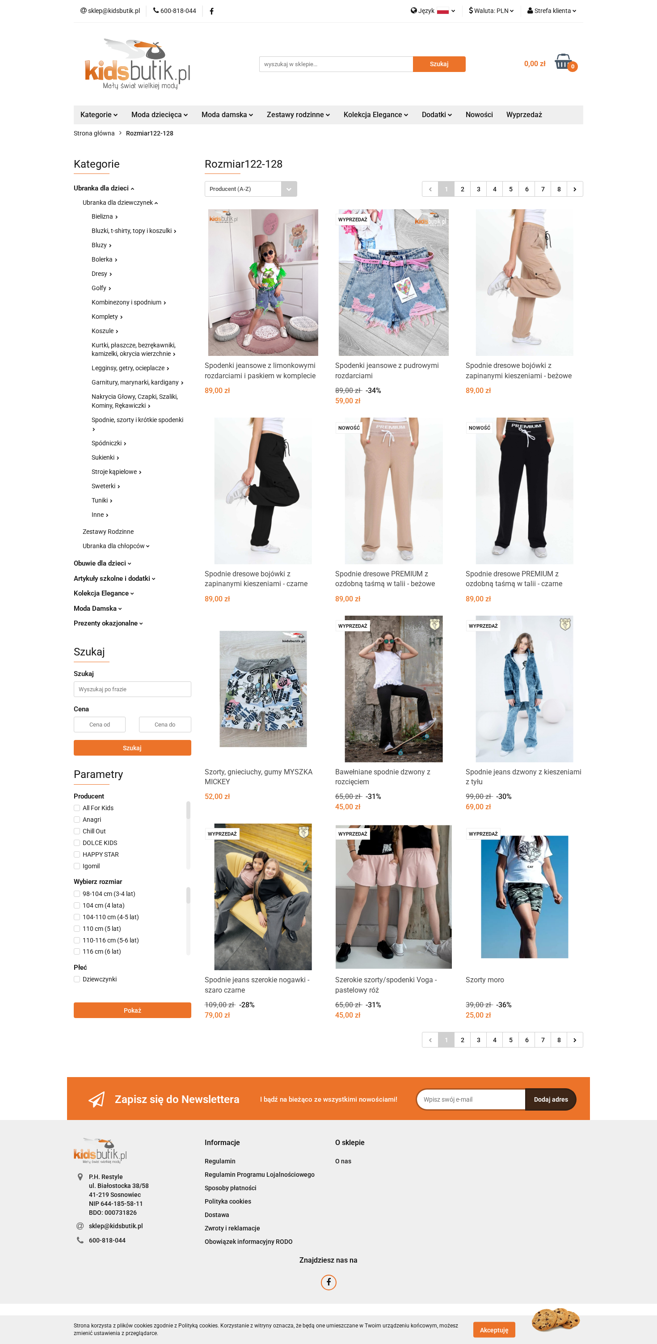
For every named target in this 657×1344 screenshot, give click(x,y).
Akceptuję (494, 1329)
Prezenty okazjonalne (106, 623)
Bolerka (103, 259)
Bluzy (100, 245)
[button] (222, 1143)
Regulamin (220, 1161)
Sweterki (104, 486)
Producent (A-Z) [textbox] (230, 189)
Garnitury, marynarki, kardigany (136, 382)
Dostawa (217, 1214)
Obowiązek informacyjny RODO (249, 1241)
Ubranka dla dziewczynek (118, 202)
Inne (98, 514)
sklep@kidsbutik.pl (116, 1226)
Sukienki (104, 457)
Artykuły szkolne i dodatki (113, 579)
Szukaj (132, 748)
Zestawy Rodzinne (108, 531)
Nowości (479, 114)
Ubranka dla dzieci (102, 188)
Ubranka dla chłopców (114, 545)
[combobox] (251, 189)
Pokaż (132, 1010)
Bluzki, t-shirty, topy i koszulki (132, 230)
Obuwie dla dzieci (101, 563)
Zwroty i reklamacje (232, 1228)
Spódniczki (107, 443)
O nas (343, 1161)
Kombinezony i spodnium (127, 302)
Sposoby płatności (231, 1188)
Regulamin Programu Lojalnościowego (260, 1174)
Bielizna (103, 216)
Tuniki (100, 500)
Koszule (103, 330)
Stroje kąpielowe (115, 471)
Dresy (100, 273)
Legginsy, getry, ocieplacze (129, 368)
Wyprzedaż (524, 114)
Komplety (105, 316)
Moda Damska (96, 608)
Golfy (100, 288)
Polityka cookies (228, 1201)
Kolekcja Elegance (374, 114)
